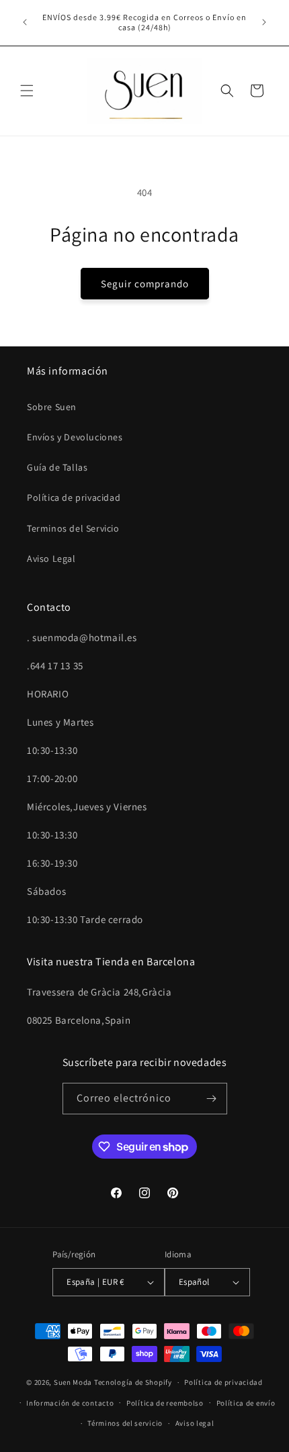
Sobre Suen (52, 407)
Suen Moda (73, 1382)
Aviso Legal (51, 558)
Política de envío (246, 1403)
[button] (27, 90)
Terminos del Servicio (73, 528)
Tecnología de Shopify (133, 1382)
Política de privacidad (73, 497)
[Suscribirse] (211, 1098)
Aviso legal (194, 1423)
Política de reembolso (165, 1403)
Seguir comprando (145, 283)
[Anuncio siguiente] (264, 22)
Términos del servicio (125, 1423)
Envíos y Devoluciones (75, 437)
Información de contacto (70, 1403)
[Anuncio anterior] (25, 22)
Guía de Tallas (57, 467)
